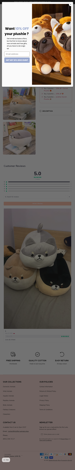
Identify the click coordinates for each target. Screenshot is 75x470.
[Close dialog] (70, 4)
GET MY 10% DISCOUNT (17, 60)
